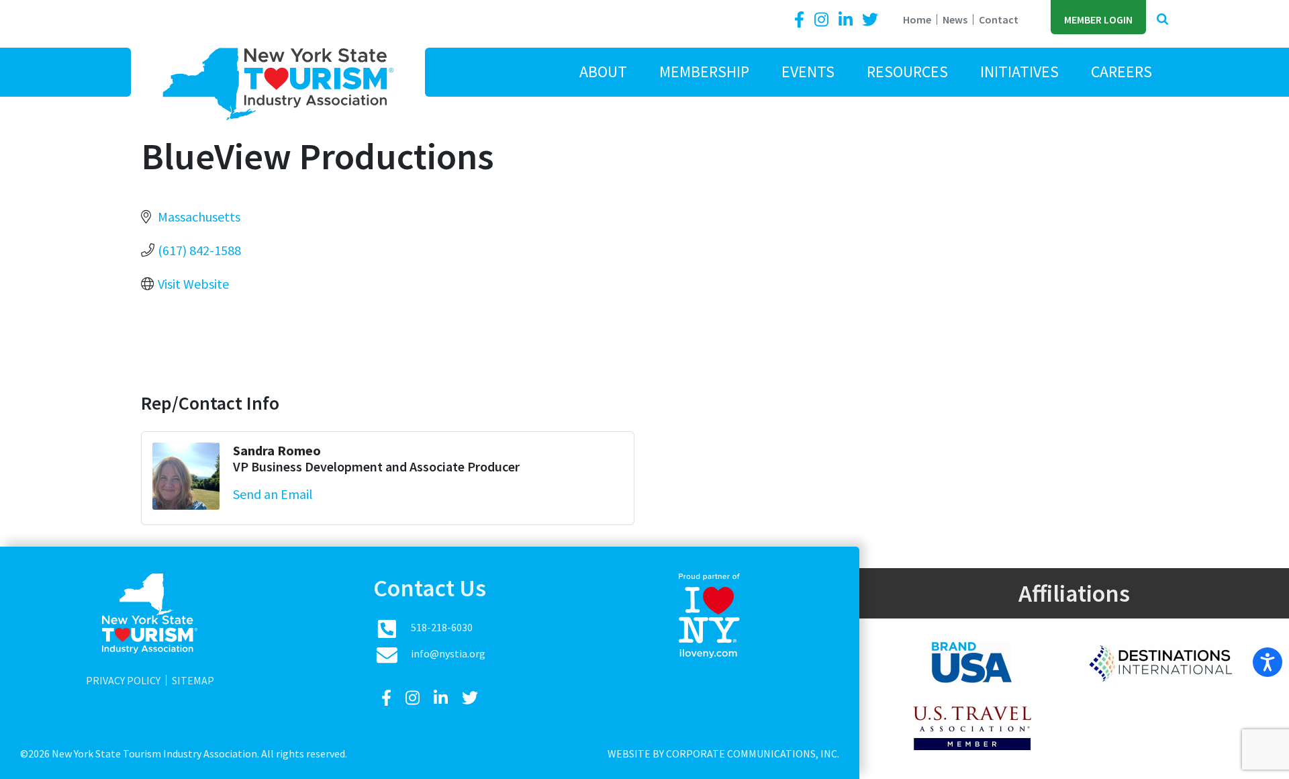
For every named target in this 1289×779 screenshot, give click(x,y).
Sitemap (193, 680)
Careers (1121, 71)
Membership (704, 71)
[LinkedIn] (847, 19)
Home (917, 19)
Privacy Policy (123, 680)
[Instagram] (823, 19)
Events (807, 71)
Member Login (1098, 19)
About (603, 71)
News (955, 19)
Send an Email (273, 494)
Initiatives (1019, 71)
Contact (998, 19)
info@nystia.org (448, 653)
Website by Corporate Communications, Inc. (723, 753)
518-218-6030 (442, 627)
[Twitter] (870, 19)
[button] (1162, 20)
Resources (907, 71)
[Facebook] (802, 19)
